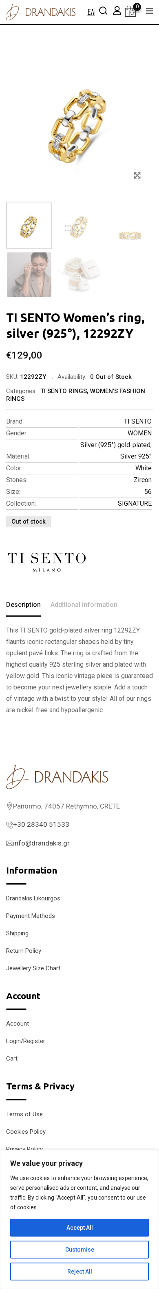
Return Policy (23, 950)
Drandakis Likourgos (33, 898)
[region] (79, 1219)
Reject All (79, 1271)
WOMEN (140, 433)
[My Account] (117, 10)
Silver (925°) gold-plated (115, 445)
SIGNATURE (135, 503)
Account (17, 1023)
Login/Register (25, 1041)
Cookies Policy (26, 1131)
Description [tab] (23, 605)
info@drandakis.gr (41, 843)
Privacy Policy (24, 1149)
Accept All (79, 1227)
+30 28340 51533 (41, 824)
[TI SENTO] (47, 562)
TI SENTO (138, 421)
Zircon (143, 480)
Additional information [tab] (84, 605)
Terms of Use (24, 1114)
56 (148, 492)
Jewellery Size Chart (33, 968)
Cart (12, 1058)
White (143, 468)
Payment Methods (30, 915)
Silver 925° (136, 456)
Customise (79, 1249)
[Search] (103, 10)
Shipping (17, 933)
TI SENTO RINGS (63, 391)
